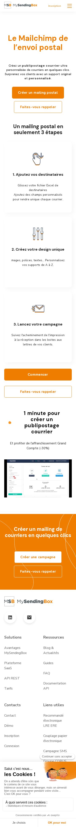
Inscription (54, 6)
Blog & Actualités (51, 650)
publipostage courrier (41, 65)
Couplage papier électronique (55, 738)
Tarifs (8, 688)
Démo (8, 725)
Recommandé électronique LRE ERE (53, 720)
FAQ (46, 673)
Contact (10, 715)
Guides (48, 663)
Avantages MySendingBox (15, 650)
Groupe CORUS (54, 761)
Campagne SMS (55, 751)
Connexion (11, 746)
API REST (12, 678)
